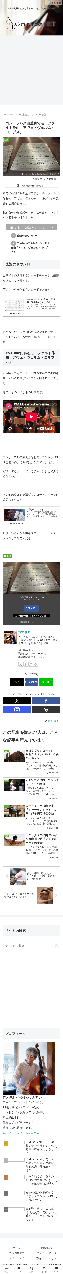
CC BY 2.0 (54, 174)
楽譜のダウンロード (28, 235)
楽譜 (9, 556)
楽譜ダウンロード (46, 1253)
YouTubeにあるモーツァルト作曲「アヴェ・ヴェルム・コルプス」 (30, 247)
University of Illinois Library (37, 174)
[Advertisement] (31, 70)
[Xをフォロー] (20, 664)
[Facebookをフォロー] (25, 664)
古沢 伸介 (24, 632)
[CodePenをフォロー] (35, 664)
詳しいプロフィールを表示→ (21, 1132)
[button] (57, 946)
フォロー (33, 608)
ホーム (16, 1247)
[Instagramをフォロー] (30, 664)
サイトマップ (16, 1258)
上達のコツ (46, 1247)
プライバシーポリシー (46, 1258)
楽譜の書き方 (16, 1253)
